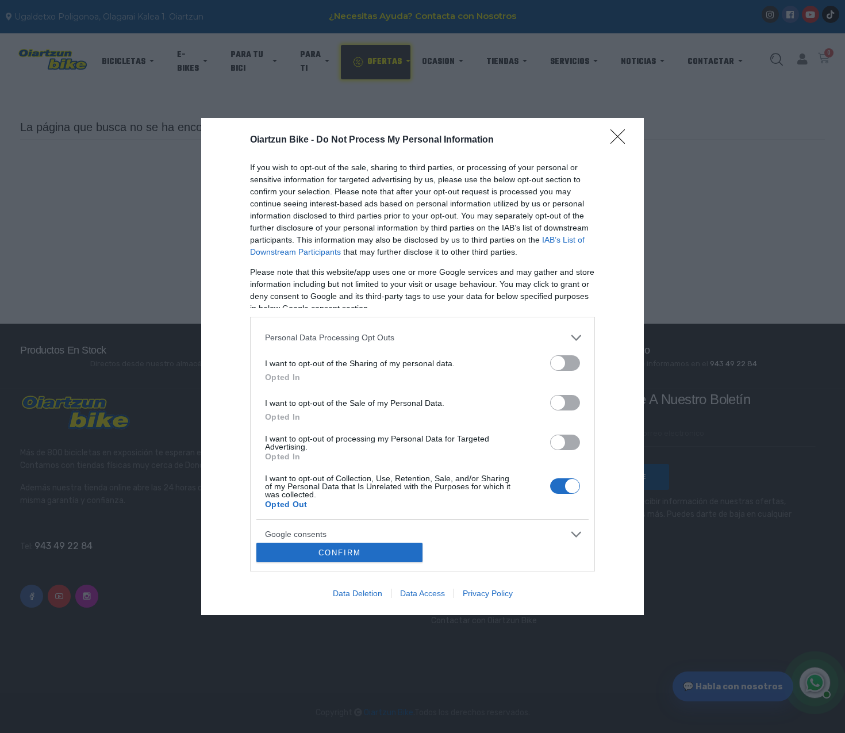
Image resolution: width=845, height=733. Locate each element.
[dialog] (422, 367)
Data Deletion (357, 593)
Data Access (422, 593)
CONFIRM (339, 552)
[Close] (621, 140)
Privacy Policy (488, 593)
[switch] (565, 363)
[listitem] (422, 338)
